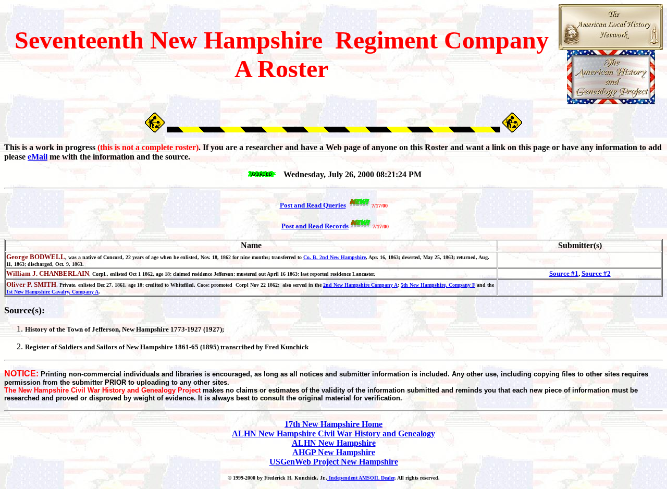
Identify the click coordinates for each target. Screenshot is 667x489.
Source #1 (563, 273)
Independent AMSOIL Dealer (360, 478)
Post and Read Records (315, 226)
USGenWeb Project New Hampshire (333, 461)
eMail (37, 156)
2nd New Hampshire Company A (360, 285)
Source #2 (596, 273)
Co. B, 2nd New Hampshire (334, 257)
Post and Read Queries (313, 205)
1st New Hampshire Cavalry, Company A (52, 292)
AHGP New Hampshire (333, 452)
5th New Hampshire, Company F (438, 285)
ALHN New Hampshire (334, 442)
